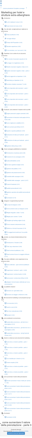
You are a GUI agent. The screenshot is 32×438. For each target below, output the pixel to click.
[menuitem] (1, 4)
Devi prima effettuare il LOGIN (20, 431)
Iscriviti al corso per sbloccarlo (16, 433)
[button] (1, 1)
